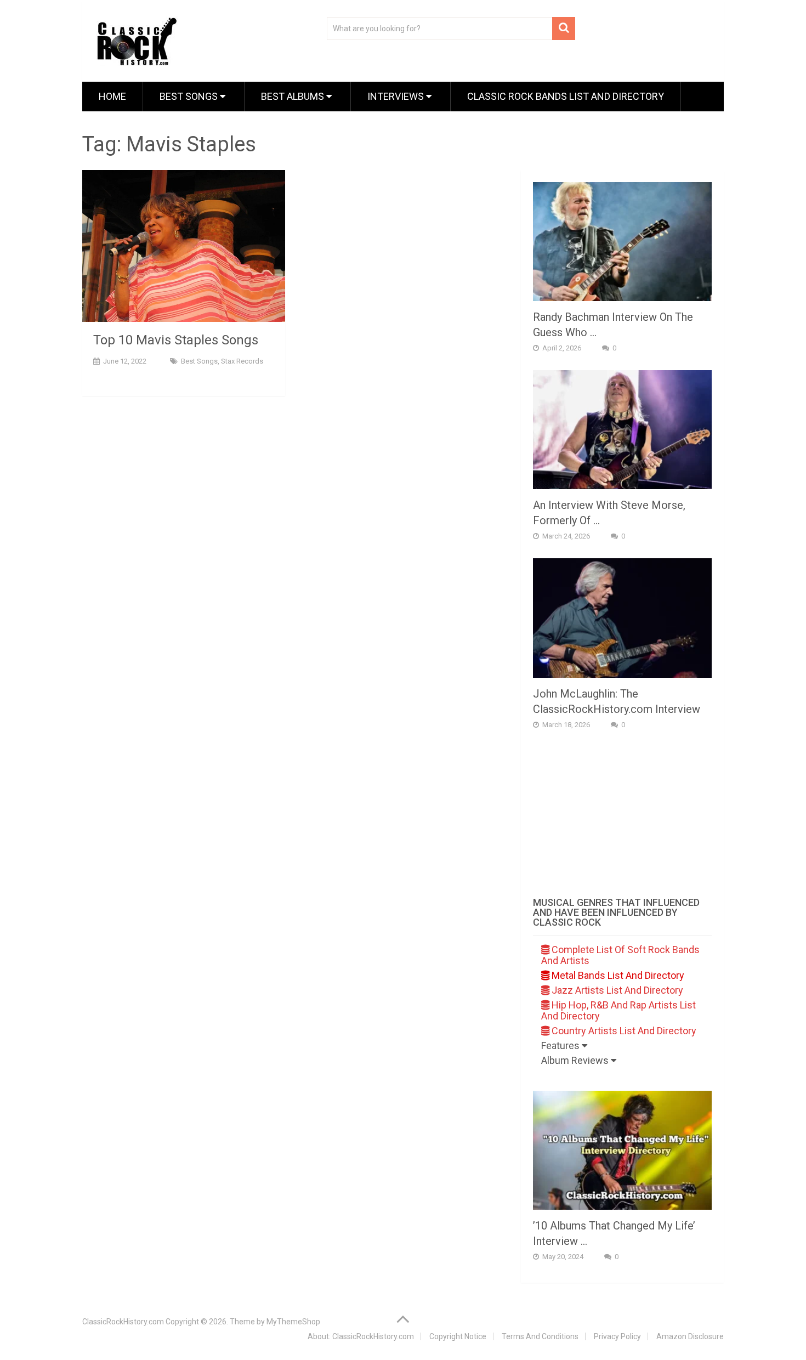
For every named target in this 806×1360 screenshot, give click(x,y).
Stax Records (242, 361)
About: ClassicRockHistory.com (361, 1336)
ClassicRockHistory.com (123, 1321)
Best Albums (293, 96)
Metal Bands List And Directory (616, 975)
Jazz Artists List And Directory (616, 990)
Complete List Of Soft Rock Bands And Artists (620, 955)
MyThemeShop (293, 1321)
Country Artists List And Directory (622, 1030)
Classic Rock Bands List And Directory (565, 96)
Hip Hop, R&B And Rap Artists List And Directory (618, 1010)
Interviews (396, 96)
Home (112, 96)
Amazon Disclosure (690, 1336)
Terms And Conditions (540, 1336)
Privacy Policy (617, 1336)
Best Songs (190, 96)
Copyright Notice (457, 1336)
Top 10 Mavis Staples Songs (175, 340)
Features (561, 1045)
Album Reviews (576, 1060)
